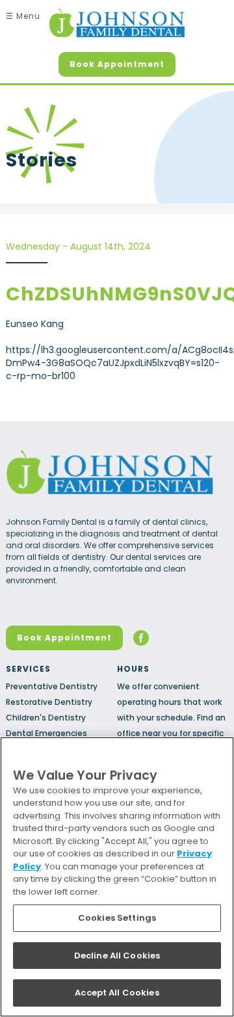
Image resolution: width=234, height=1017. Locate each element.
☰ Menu (23, 15)
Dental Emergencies (46, 733)
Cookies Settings (117, 918)
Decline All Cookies (117, 955)
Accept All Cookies (117, 992)
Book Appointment (117, 64)
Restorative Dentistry (49, 701)
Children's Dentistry (46, 717)
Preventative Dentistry (52, 686)
